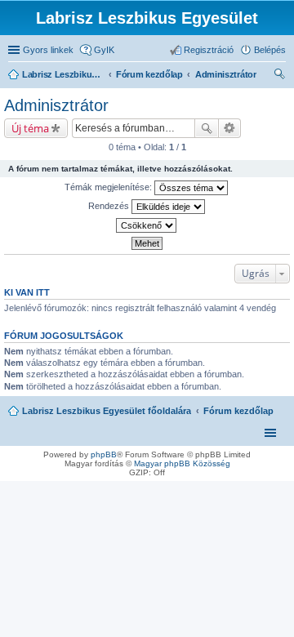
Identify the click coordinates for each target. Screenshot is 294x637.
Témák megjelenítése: (109, 187)
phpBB (104, 454)
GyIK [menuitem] (104, 50)
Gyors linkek (48, 50)
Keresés (206, 128)
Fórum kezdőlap (238, 411)
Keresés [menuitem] (279, 75)
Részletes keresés (230, 128)
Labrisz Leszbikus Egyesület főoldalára (106, 411)
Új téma (30, 128)
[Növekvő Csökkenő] (147, 225)
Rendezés (109, 206)
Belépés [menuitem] (270, 50)
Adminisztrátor (56, 105)
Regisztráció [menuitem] (209, 50)
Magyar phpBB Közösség (182, 463)
